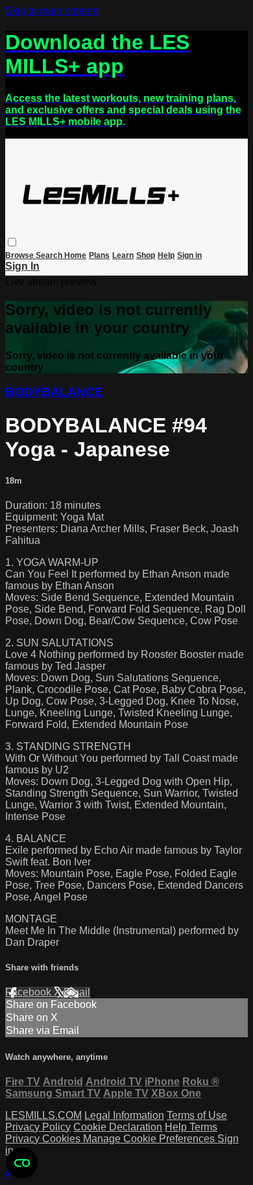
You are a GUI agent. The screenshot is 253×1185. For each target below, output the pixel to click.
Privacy (23, 1138)
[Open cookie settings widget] (22, 1163)
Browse (20, 255)
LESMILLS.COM (43, 1115)
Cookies (62, 1138)
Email (77, 992)
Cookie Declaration (117, 1126)
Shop (145, 255)
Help (166, 255)
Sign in (189, 255)
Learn (123, 255)
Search (50, 255)
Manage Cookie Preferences (150, 1138)
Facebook (29, 992)
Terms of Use (197, 1115)
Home (75, 255)
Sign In (22, 266)
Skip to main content (52, 10)
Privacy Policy (38, 1126)
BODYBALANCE (54, 392)
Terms (203, 1126)
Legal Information (124, 1115)
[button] (12, 242)
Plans (99, 255)
